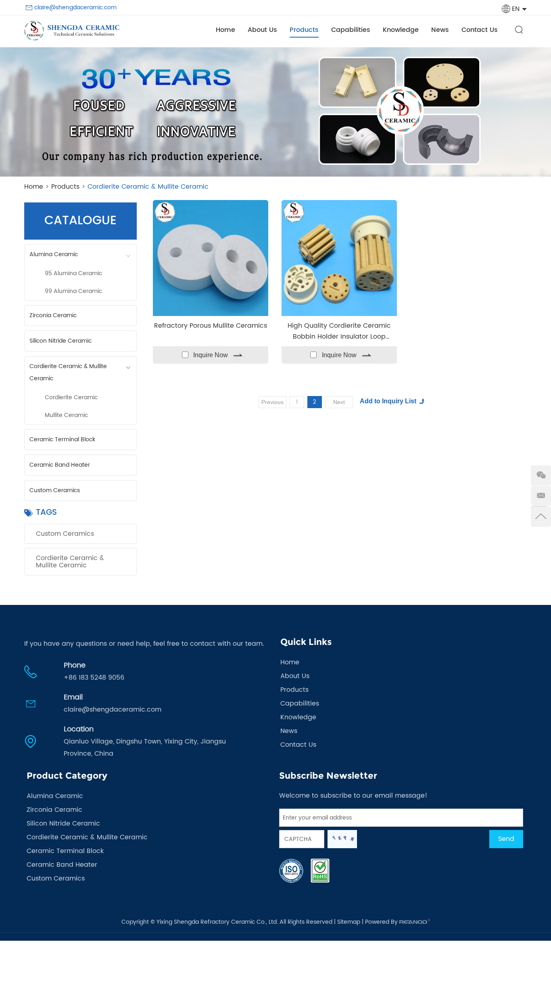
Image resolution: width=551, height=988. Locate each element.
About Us (262, 30)
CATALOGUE (80, 221)
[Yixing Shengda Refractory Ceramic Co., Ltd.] (71, 30)
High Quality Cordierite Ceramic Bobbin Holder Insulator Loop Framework (339, 330)
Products (304, 30)
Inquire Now (210, 355)
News (440, 30)
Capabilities (350, 30)
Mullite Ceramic (66, 415)
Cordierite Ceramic (71, 397)
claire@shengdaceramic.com (75, 7)
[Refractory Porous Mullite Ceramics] (210, 258)
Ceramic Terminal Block (62, 439)
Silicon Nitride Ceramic (60, 340)
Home (225, 30)
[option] (275, 112)
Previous (272, 402)
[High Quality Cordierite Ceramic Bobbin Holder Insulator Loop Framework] (339, 258)
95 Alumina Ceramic (73, 273)
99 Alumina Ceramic (73, 291)
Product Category (67, 775)
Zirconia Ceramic (53, 315)
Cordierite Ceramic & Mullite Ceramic (68, 372)
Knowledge (401, 30)
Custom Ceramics (54, 490)
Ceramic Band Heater (59, 465)
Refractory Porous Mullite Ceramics (210, 325)
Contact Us (479, 30)
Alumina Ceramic (53, 254)
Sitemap (348, 922)
